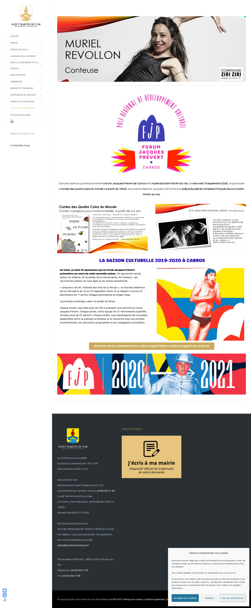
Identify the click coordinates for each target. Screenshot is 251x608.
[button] (26, 121)
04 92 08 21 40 (106, 490)
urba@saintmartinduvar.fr (73, 545)
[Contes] (102, 205)
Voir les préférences (233, 598)
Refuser (209, 598)
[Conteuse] (200, 205)
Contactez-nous (20, 145)
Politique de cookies (132, 599)
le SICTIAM (116, 599)
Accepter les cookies (185, 598)
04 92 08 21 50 (79, 570)
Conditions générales (154, 599)
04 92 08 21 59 (71, 575)
